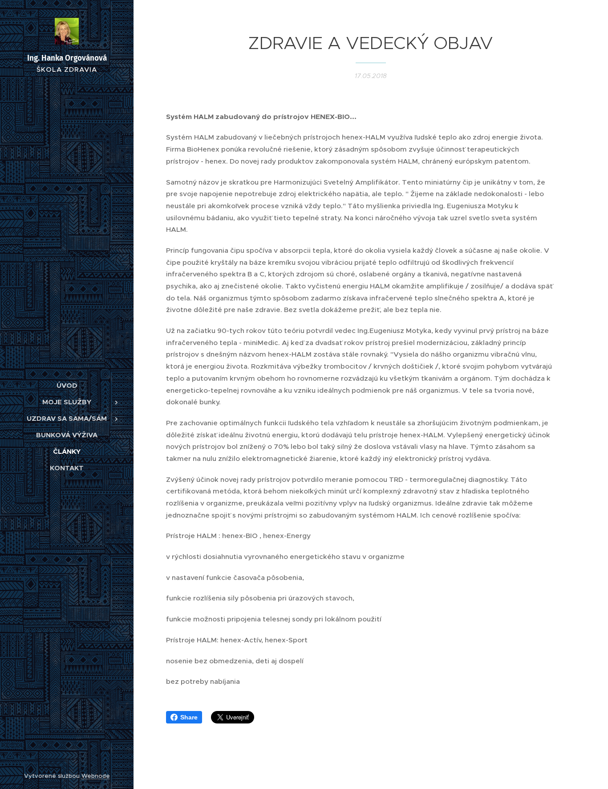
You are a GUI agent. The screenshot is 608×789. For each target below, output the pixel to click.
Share (189, 717)
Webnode (95, 776)
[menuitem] (67, 385)
